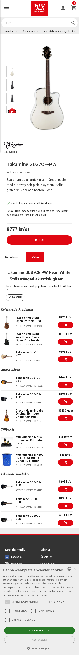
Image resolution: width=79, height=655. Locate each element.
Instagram (16, 564)
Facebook (16, 557)
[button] (39, 648)
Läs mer (45, 594)
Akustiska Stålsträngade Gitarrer (61, 31)
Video (35, 257)
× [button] (74, 568)
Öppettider (46, 557)
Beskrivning (12, 258)
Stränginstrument (29, 31)
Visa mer (15, 297)
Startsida (9, 31)
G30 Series (10, 152)
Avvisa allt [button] (39, 639)
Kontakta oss (47, 564)
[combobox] (69, 569)
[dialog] (39, 609)
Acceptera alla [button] (39, 630)
